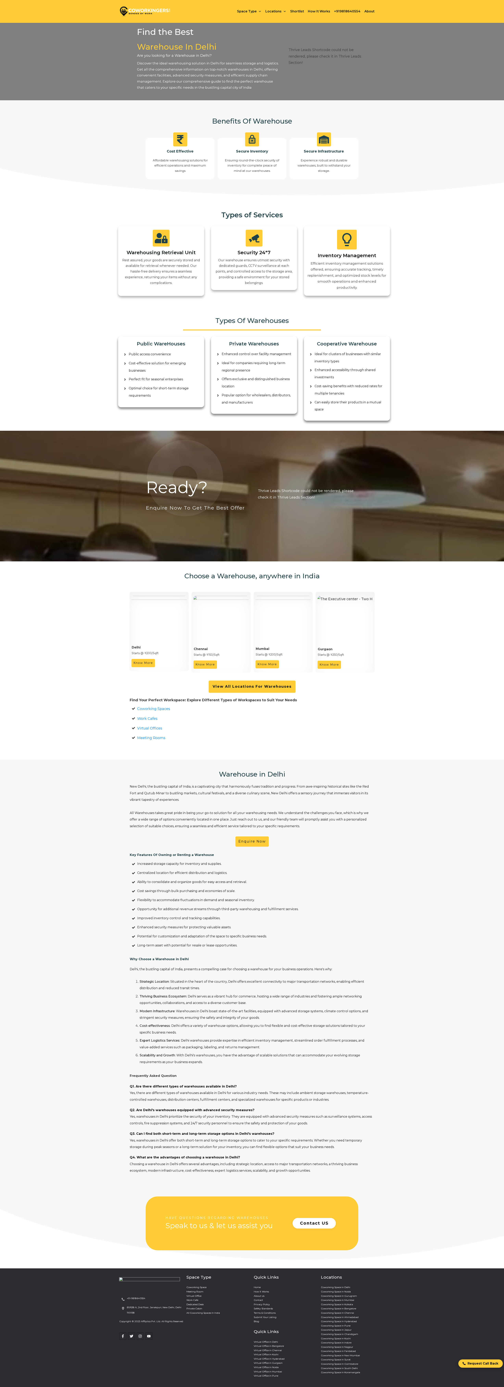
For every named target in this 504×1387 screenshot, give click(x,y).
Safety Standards (263, 1308)
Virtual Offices (149, 728)
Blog (256, 1321)
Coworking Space (196, 1287)
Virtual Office (193, 1295)
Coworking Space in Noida (336, 1291)
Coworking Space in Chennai (337, 1312)
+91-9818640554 (136, 1298)
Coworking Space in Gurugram (339, 1295)
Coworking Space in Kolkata (337, 1304)
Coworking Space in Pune (335, 1325)
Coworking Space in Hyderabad (339, 1321)
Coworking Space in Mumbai (337, 1300)
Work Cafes (147, 718)
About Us (259, 1295)
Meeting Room (194, 1291)
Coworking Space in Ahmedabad (340, 1317)
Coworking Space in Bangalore (338, 1308)
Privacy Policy (262, 1304)
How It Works (261, 1291)
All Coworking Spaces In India (203, 1312)
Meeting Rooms (151, 738)
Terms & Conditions (265, 1312)
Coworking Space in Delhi (335, 1287)
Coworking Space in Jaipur (336, 1329)
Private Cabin (194, 1308)
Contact (258, 1300)
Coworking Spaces (153, 709)
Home (257, 1287)
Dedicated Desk (195, 1304)
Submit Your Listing (265, 1317)
